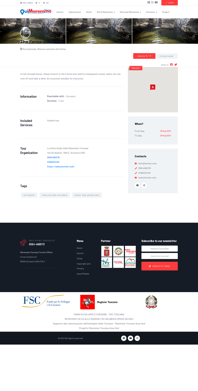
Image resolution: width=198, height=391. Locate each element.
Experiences (75, 12)
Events (60, 12)
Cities (79, 258)
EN (47, 3)
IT (39, 3)
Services (150, 12)
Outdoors (29, 195)
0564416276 (53, 157)
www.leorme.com (147, 177)
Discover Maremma (129, 12)
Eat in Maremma (105, 12)
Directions (136, 68)
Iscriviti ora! (161, 266)
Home (79, 248)
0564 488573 (28, 3)
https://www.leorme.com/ (61, 166)
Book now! (168, 56)
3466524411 (53, 161)
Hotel (89, 12)
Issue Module (83, 273)
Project (165, 12)
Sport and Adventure (87, 195)
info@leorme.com (147, 163)
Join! (171, 3)
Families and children (54, 195)
